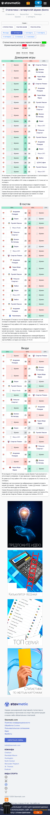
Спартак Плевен (41, 65)
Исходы (6, 33)
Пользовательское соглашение (17, 728)
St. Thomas (9, 766)
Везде (31, 53)
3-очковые (30, 37)
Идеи (7, 731)
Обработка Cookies (12, 725)
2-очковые (19, 37)
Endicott (8, 769)
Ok (38, 812)
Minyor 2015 (41, 126)
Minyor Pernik (16, 228)
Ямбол (41, 158)
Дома (18, 53)
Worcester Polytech (12, 764)
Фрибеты (8, 734)
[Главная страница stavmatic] (10, 3)
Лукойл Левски (41, 102)
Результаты (36, 27)
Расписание (22, 27)
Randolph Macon (11, 755)
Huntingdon (9, 758)
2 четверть (29, 33)
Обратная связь (15, 740)
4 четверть (7, 37)
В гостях (25, 53)
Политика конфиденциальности (17, 723)
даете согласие (40, 809)
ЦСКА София (41, 162)
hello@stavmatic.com (12, 745)
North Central (10, 761)
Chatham (8, 752)
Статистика (8, 27)
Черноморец (16, 316)
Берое (41, 121)
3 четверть (41, 33)
